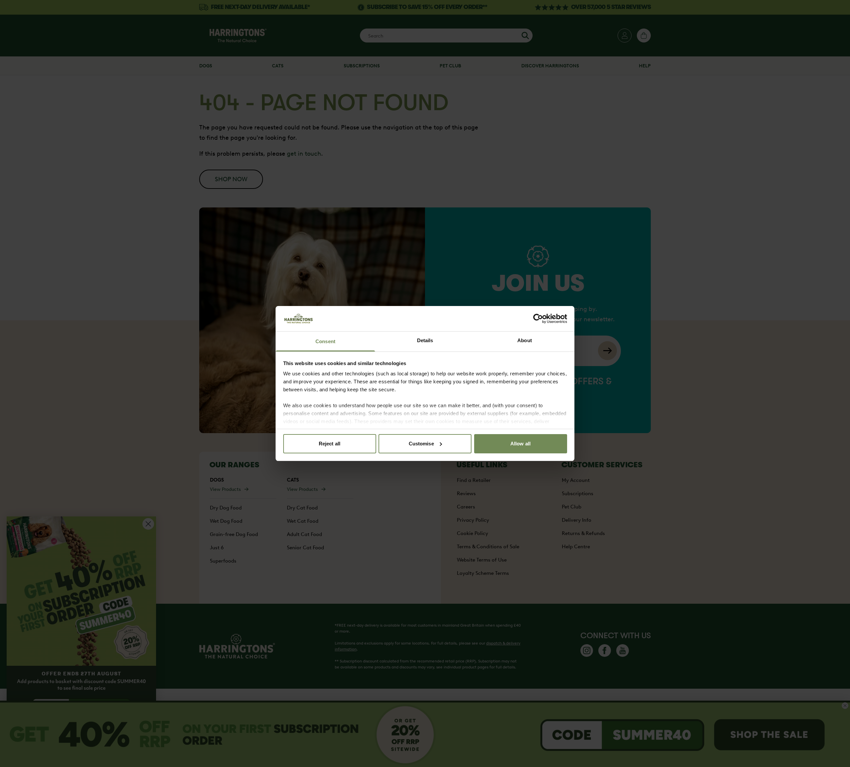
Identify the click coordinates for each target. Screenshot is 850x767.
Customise (421, 443)
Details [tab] (425, 340)
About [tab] (524, 340)
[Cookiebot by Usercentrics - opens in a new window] (538, 319)
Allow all (520, 443)
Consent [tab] (325, 341)
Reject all (329, 443)
